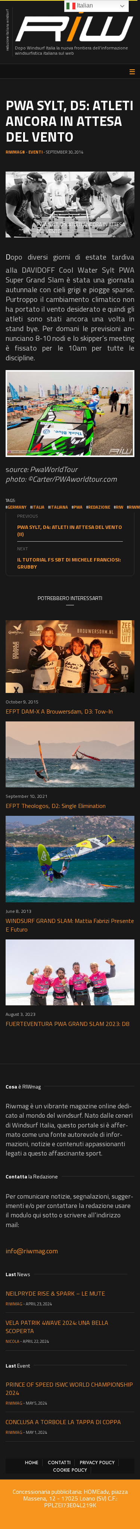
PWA (78, 507)
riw (119, 507)
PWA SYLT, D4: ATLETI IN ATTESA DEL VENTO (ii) (69, 530)
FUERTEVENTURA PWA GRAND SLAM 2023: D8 (67, 1023)
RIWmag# (15, 152)
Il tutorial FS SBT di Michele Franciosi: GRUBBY (69, 562)
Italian (84, 5)
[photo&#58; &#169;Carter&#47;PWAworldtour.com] (70, 413)
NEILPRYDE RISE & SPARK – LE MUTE (55, 1293)
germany (17, 507)
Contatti (59, 1462)
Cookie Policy (70, 1470)
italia (38, 507)
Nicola (12, 1341)
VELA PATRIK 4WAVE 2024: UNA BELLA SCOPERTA (57, 1326)
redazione (99, 507)
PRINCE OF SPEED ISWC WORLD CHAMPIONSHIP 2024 (69, 1388)
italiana (59, 507)
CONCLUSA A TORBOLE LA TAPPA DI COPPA (63, 1421)
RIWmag (14, 1304)
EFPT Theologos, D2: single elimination (56, 805)
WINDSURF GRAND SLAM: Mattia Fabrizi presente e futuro (70, 925)
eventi (35, 152)
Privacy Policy (97, 1462)
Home (31, 1462)
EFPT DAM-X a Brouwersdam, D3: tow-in (59, 711)
